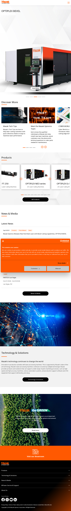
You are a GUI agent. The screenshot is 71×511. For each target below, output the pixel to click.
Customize (34, 268)
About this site (48, 505)
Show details (62, 263)
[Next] (45, 147)
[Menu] (69, 3)
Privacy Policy (4, 505)
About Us (4, 490)
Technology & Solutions (35, 379)
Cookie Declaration (28, 505)
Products (4, 470)
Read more (35, 430)
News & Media (6, 480)
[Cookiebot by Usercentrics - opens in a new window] (61, 241)
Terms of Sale (12, 505)
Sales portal (19, 505)
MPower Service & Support (10, 485)
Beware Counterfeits (39, 505)
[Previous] (42, 147)
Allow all (58, 268)
